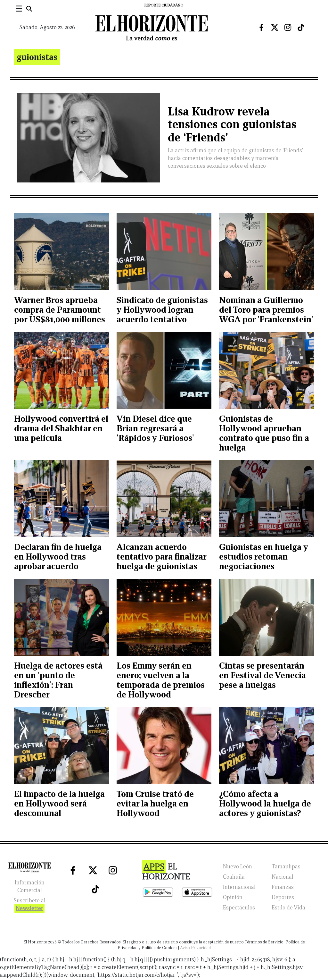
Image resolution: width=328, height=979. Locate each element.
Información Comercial (30, 886)
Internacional (239, 887)
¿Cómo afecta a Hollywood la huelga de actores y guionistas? (265, 803)
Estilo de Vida (288, 907)
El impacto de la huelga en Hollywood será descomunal (59, 803)
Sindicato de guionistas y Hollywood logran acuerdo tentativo (162, 310)
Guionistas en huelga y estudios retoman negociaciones (263, 556)
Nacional (282, 877)
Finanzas (283, 887)
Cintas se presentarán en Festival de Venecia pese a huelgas (262, 675)
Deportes (283, 897)
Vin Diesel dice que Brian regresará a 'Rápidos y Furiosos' (155, 428)
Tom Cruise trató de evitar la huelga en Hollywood (155, 803)
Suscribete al (29, 904)
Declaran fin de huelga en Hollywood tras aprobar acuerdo (58, 556)
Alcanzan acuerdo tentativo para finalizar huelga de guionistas (161, 556)
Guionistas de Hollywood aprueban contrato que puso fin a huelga (264, 433)
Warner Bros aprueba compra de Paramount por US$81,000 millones (59, 310)
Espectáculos (239, 907)
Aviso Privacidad (195, 947)
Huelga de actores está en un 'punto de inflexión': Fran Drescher (58, 680)
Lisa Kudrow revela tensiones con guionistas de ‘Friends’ (232, 124)
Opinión (232, 897)
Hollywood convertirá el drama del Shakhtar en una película (61, 428)
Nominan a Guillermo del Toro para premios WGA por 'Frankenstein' (266, 310)
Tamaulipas (286, 866)
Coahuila (234, 877)
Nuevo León (237, 866)
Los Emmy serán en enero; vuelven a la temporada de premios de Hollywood (161, 680)
